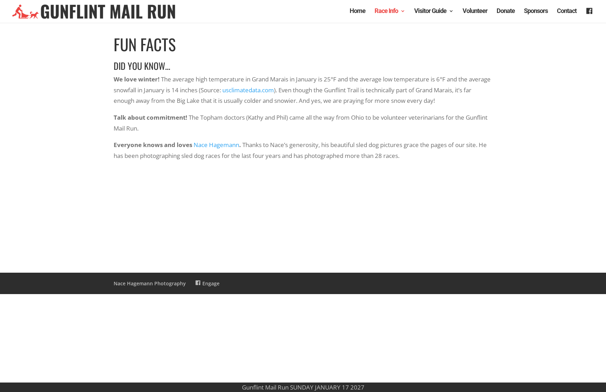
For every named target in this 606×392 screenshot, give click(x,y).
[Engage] (590, 15)
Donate (506, 11)
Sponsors (536, 11)
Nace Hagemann (216, 145)
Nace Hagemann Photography (150, 283)
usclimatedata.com (248, 90)
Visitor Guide (430, 11)
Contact (567, 11)
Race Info (386, 11)
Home (357, 11)
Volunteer (475, 11)
